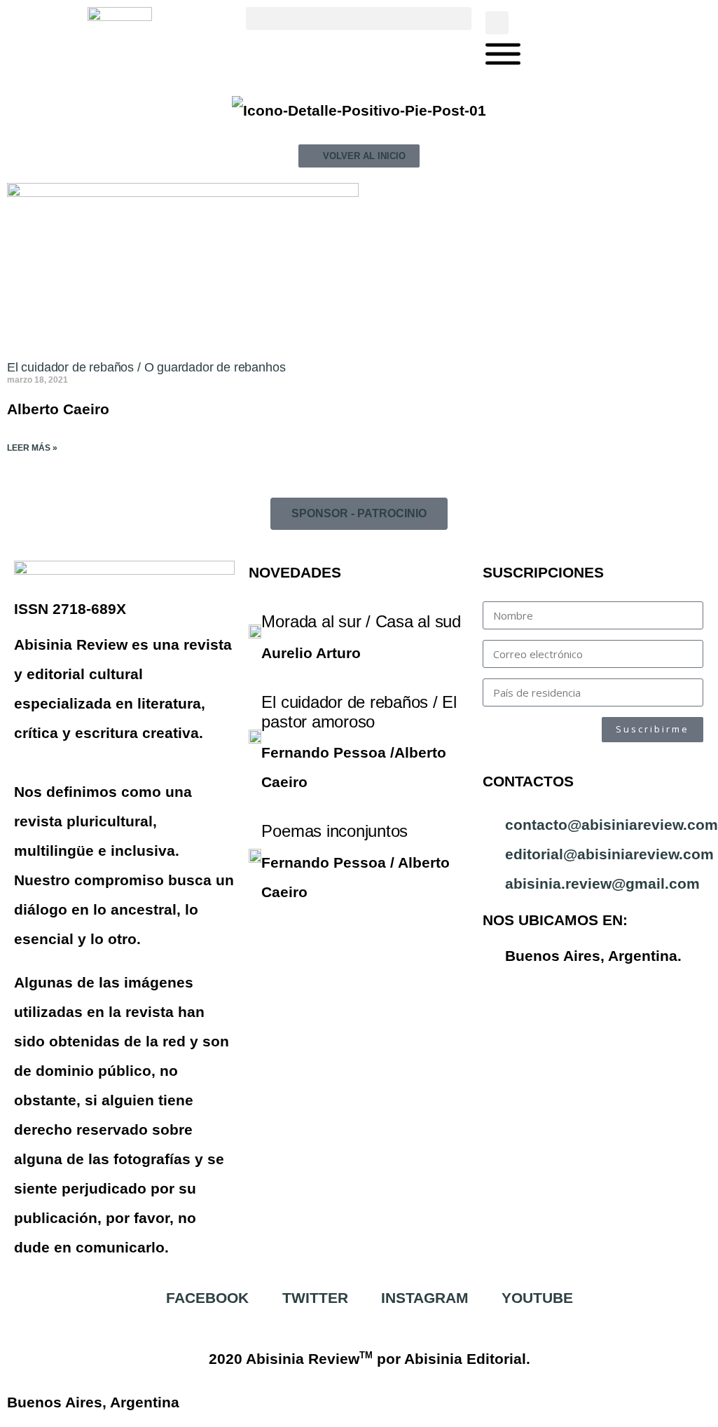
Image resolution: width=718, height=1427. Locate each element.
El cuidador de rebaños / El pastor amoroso (359, 711)
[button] (358, 18)
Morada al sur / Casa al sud (361, 621)
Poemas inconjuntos (334, 830)
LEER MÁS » (32, 448)
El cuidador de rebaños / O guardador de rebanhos (146, 367)
